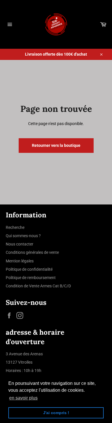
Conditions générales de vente (32, 252)
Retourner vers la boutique (56, 145)
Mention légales (20, 261)
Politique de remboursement (31, 277)
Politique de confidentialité (29, 269)
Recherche (15, 227)
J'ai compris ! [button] (56, 412)
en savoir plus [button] (23, 397)
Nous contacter (19, 244)
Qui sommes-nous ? (23, 235)
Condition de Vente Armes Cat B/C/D (38, 286)
